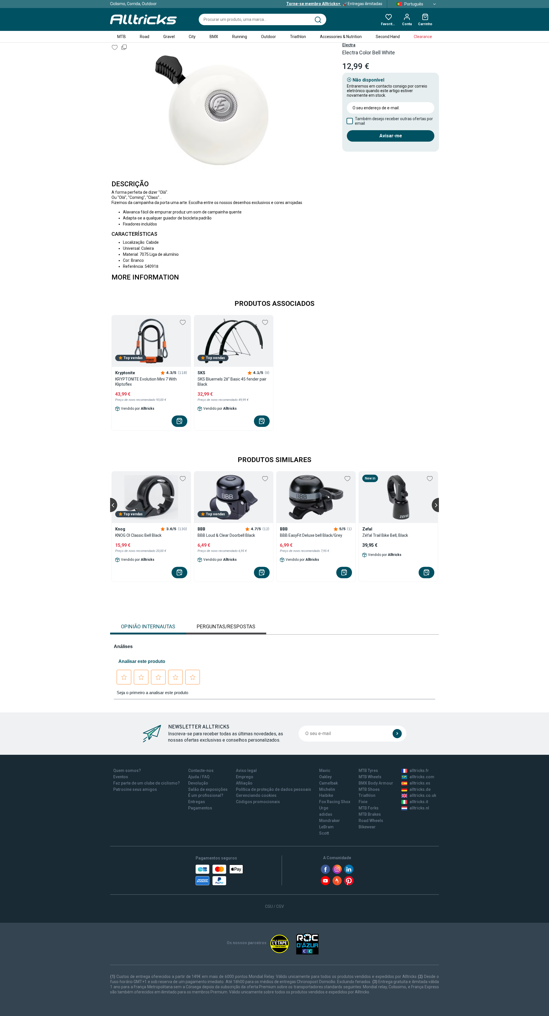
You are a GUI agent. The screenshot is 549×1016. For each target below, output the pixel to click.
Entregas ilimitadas (334, 3)
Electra (348, 45)
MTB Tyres (368, 770)
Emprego (244, 777)
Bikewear (367, 827)
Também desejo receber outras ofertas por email (394, 121)
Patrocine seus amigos (135, 789)
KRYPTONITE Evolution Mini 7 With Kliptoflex (146, 382)
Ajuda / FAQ (199, 777)
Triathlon (298, 36)
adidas (325, 814)
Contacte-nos (201, 770)
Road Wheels (371, 820)
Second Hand (388, 36)
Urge (323, 808)
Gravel (169, 36)
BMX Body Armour (376, 783)
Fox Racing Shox (334, 801)
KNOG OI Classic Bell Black (138, 535)
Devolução (198, 783)
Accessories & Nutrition (341, 36)
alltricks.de (420, 789)
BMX (214, 36)
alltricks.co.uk (422, 795)
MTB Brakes (370, 814)
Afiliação (244, 783)
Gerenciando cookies (256, 795)
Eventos (120, 777)
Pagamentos (200, 808)
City (192, 36)
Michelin (327, 789)
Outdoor (268, 36)
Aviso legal (246, 770)
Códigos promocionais (258, 801)
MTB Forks (369, 808)
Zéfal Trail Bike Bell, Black (385, 535)
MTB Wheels (370, 777)
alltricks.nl (419, 808)
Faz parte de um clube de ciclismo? (146, 783)
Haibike (326, 795)
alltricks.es (419, 783)
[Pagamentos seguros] (219, 875)
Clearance (423, 36)
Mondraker (329, 820)
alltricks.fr (419, 770)
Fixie (363, 801)
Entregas (196, 801)
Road (144, 36)
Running (239, 36)
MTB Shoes (369, 789)
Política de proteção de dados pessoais (273, 789)
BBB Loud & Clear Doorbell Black (226, 535)
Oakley (325, 777)
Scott (324, 833)
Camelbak (328, 783)
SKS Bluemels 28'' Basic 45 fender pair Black (232, 382)
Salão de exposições (208, 789)
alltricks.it (418, 801)
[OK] (397, 733)
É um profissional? (205, 795)
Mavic (324, 770)
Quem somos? (127, 770)
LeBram (326, 827)
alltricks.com (421, 777)
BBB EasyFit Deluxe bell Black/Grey (311, 535)
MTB (121, 36)
